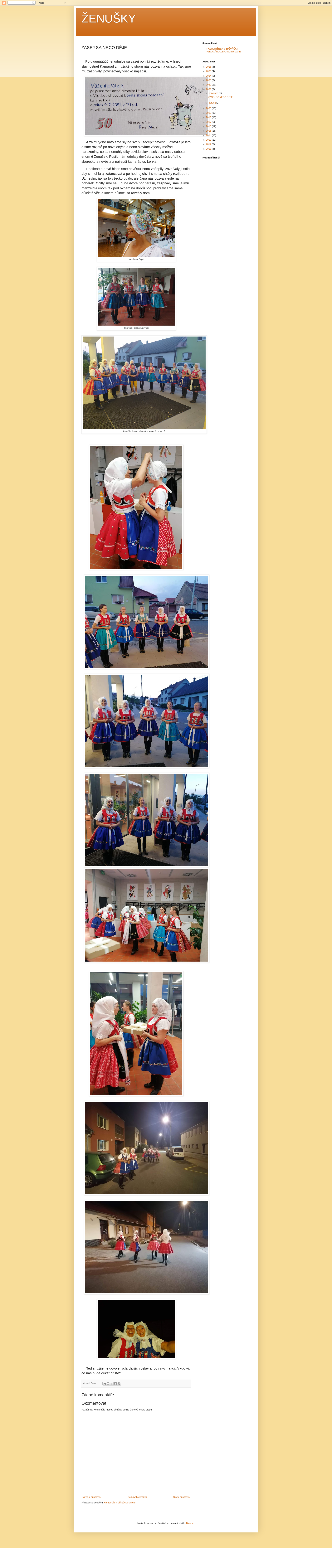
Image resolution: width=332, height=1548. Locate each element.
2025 (209, 71)
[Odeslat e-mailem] (104, 1383)
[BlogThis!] (108, 1383)
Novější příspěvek (91, 1497)
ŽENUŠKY (108, 18)
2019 (209, 113)
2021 (209, 89)
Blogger (190, 1523)
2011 (209, 149)
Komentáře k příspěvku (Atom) (119, 1502)
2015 (209, 130)
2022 (209, 84)
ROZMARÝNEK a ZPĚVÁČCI (222, 48)
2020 (209, 108)
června (212, 102)
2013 (209, 139)
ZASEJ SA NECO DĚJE (220, 97)
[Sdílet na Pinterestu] (119, 1383)
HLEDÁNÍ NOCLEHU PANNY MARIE (224, 52)
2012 (209, 144)
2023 (209, 80)
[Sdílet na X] (112, 1383)
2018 (209, 117)
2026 (209, 67)
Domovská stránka (137, 1497)
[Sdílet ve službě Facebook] (115, 1383)
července (214, 93)
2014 (209, 135)
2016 (209, 126)
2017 (209, 122)
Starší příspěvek (181, 1497)
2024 (209, 76)
